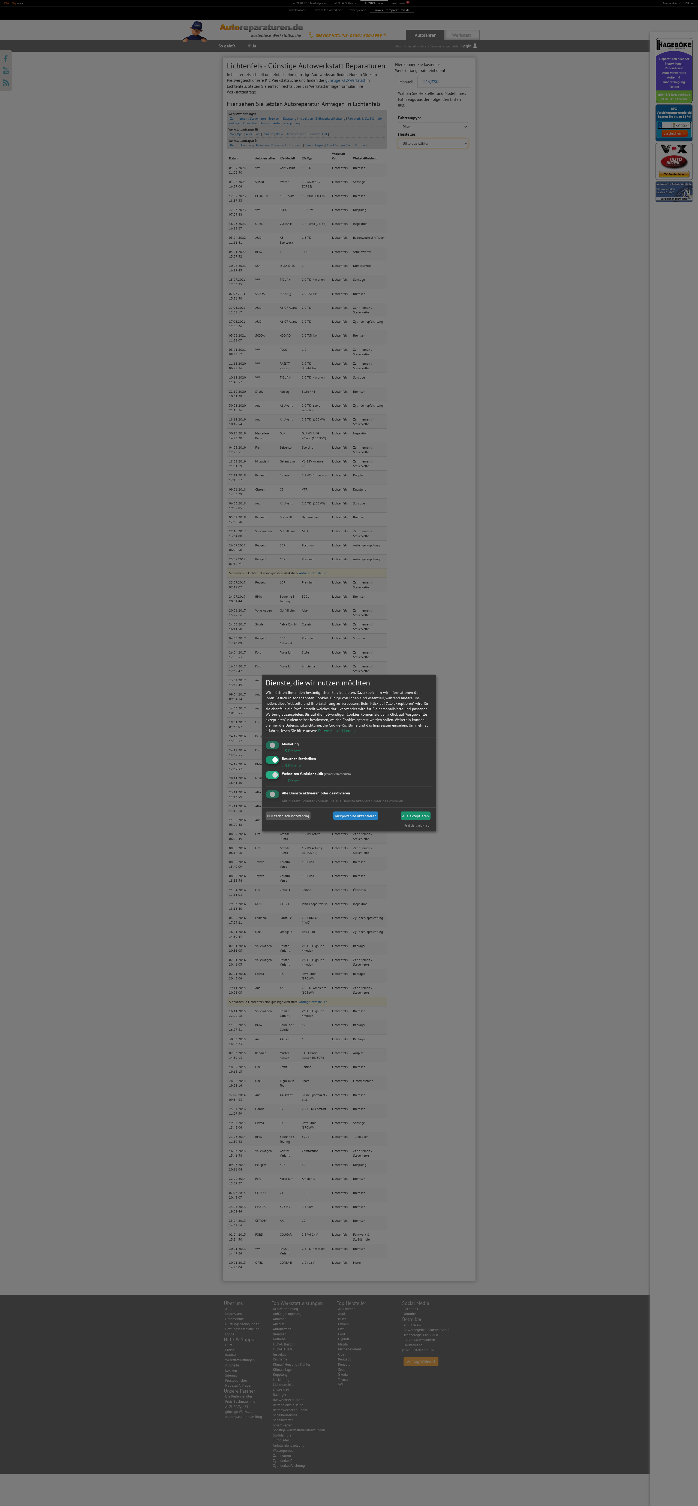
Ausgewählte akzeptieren (356, 815)
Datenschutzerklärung (336, 730)
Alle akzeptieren (415, 815)
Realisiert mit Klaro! (417, 825)
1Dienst (290, 780)
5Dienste (291, 750)
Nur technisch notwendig (288, 815)
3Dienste (291, 765)
